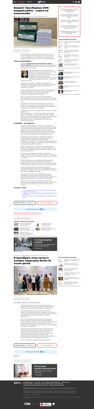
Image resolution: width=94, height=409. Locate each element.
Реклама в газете (59, 383)
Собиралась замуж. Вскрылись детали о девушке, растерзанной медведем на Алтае (71, 283)
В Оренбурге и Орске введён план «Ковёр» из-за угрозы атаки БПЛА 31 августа (69, 21)
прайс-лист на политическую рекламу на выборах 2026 (35, 385)
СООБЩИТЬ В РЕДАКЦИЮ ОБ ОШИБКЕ (56, 385)
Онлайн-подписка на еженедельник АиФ (51, 382)
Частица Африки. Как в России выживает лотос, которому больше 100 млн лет (71, 56)
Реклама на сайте (50, 383)
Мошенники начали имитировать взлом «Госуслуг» (71, 91)
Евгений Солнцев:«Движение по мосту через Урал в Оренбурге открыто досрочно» (69, 27)
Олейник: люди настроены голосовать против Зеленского (70, 82)
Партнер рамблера (35, 403)
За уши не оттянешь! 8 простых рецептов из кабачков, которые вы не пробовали (72, 278)
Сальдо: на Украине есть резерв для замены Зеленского (71, 73)
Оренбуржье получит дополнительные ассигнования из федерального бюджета (26, 233)
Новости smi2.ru (18, 251)
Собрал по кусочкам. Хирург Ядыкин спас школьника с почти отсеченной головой (72, 42)
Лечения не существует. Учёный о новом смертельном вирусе (71, 64)
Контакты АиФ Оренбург (39, 383)
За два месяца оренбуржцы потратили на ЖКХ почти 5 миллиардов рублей (25, 224)
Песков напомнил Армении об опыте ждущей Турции (72, 77)
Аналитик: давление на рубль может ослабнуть (72, 86)
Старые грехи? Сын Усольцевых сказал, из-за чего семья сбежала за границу (72, 46)
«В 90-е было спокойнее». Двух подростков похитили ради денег (71, 264)
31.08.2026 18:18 (17, 255)
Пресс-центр (37, 382)
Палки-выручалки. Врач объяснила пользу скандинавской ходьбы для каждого (69, 16)
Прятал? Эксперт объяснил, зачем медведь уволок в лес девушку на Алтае (71, 260)
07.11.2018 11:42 (16, 5)
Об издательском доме (28, 382)
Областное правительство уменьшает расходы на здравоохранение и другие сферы (27, 229)
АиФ (55, 47)
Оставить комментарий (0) (47, 202)
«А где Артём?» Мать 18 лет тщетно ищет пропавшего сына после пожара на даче (71, 60)
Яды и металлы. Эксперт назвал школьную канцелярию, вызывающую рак (71, 269)
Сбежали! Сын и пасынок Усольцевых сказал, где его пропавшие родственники (72, 274)
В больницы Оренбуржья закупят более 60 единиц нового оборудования (69, 10)
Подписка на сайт (65, 382)
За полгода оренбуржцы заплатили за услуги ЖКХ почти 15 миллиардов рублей (48, 229)
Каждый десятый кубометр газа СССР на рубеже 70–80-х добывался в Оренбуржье (69, 32)
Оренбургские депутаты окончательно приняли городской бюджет (46, 224)
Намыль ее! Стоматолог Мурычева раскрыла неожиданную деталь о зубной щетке (71, 51)
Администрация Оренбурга (20, 295)
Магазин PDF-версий (27, 383)
